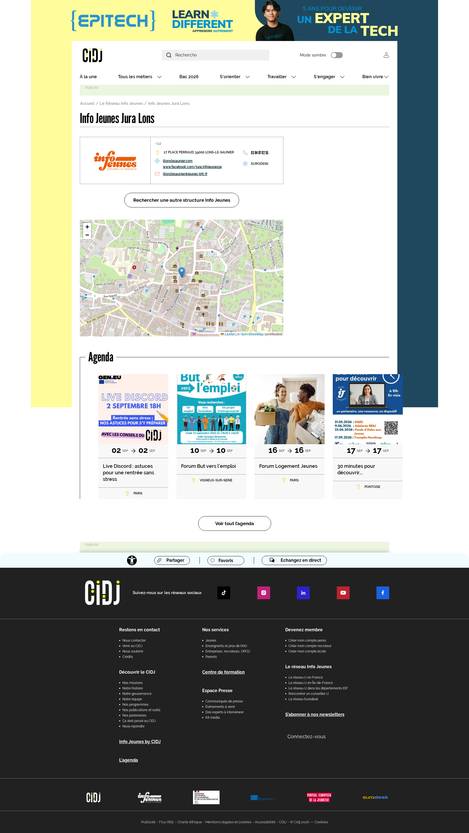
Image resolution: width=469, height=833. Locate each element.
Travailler (277, 76)
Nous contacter (134, 640)
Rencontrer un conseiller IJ (309, 694)
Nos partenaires (134, 715)
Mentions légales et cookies (228, 822)
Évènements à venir (220, 707)
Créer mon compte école (307, 651)
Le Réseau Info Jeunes (121, 103)
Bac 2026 (189, 76)
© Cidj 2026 (299, 822)
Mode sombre (313, 55)
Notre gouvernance (136, 694)
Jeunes (210, 640)
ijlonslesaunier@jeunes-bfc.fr (185, 174)
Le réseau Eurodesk (303, 699)
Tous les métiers (135, 76)
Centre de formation (223, 672)
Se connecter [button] (386, 55)
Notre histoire (132, 688)
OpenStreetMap (252, 334)
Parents (211, 657)
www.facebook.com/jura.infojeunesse (192, 167)
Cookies (321, 822)
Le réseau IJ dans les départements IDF (318, 688)
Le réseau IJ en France (306, 677)
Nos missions (132, 683)
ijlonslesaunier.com (177, 161)
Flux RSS (166, 822)
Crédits (127, 657)
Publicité (148, 822)
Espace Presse (217, 690)
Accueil (87, 103)
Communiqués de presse (224, 701)
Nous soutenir (132, 651)
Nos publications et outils (141, 710)
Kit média (212, 718)
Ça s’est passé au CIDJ (139, 721)
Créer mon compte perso (307, 640)
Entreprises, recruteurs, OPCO (227, 651)
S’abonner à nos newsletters (314, 714)
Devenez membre (304, 629)
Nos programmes (135, 704)
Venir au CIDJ (132, 646)
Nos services (215, 629)
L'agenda (128, 760)
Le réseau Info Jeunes (308, 666)
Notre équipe (132, 699)
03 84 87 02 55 (259, 152)
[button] (181, 272)
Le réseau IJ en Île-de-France (311, 683)
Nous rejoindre (133, 726)
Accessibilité (265, 822)
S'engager (324, 76)
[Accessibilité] (132, 560)
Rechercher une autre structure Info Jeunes (181, 200)
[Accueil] (105, 55)
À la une (88, 76)
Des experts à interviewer (224, 712)
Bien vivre (372, 76)
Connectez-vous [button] (306, 736)
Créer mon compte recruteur (310, 646)
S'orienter (230, 76)
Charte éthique (189, 822)
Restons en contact (139, 629)
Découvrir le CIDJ (137, 672)
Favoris (225, 560)
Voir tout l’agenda (234, 523)
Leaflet (229, 334)
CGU (283, 822)
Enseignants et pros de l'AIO (226, 646)
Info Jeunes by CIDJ (140, 741)
